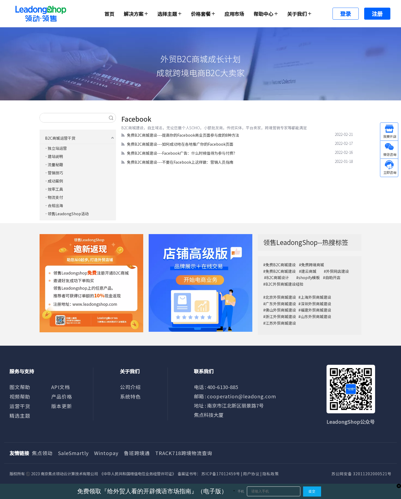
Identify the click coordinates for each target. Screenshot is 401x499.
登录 (345, 13)
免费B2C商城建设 (280, 264)
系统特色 (130, 396)
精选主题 (20, 415)
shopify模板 (309, 277)
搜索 (111, 117)
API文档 (60, 386)
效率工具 (55, 189)
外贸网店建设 (337, 271)
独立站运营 (57, 148)
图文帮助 (20, 386)
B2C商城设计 (277, 277)
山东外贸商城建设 (316, 316)
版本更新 (61, 406)
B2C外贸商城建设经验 (284, 284)
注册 (377, 13)
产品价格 (61, 396)
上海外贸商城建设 (316, 297)
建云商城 (308, 271)
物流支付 (55, 197)
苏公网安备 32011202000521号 (361, 473)
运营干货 (20, 406)
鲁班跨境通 (137, 452)
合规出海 (55, 205)
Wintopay (106, 452)
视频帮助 (20, 396)
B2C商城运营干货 (60, 138)
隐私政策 (270, 473)
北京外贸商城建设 (280, 297)
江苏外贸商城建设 (280, 323)
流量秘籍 (55, 164)
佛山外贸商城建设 (281, 310)
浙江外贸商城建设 (280, 316)
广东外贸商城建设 (280, 303)
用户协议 (251, 473)
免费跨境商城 (312, 264)
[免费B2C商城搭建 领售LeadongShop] (91, 283)
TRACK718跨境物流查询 (183, 452)
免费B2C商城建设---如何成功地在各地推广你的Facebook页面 (180, 144)
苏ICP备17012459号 (220, 473)
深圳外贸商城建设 (316, 303)
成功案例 (55, 181)
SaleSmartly (73, 452)
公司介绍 (130, 386)
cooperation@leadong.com (241, 396)
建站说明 (55, 156)
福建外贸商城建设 (316, 310)
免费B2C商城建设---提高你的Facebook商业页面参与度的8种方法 (183, 135)
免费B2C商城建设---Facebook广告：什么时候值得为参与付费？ (182, 153)
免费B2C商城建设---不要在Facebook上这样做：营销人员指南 (180, 162)
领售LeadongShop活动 (68, 213)
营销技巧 (55, 172)
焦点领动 (42, 452)
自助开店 (332, 277)
